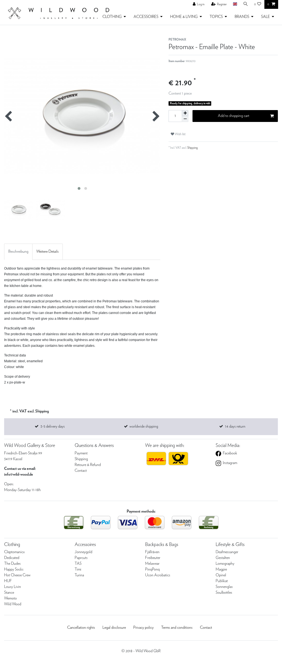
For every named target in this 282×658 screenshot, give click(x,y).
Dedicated (11, 558)
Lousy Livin (12, 587)
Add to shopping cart (233, 116)
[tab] (18, 252)
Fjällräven (152, 552)
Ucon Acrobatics (157, 575)
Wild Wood (12, 604)
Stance (9, 593)
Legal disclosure (114, 628)
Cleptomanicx (14, 552)
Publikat (222, 581)
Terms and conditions (176, 628)
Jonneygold (83, 552)
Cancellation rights (81, 628)
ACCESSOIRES (146, 17)
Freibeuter (152, 558)
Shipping (192, 147)
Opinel (221, 575)
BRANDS (242, 17)
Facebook (229, 453)
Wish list (180, 134)
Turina (79, 575)
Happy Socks (13, 569)
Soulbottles (224, 593)
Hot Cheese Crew (17, 575)
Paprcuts (81, 558)
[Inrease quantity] (185, 113)
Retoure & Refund (88, 465)
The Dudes (12, 564)
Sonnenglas (224, 587)
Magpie (221, 569)
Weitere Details (47, 252)
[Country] (235, 4)
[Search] (245, 4)
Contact (81, 471)
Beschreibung (18, 252)
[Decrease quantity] (185, 119)
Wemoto (10, 598)
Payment (81, 453)
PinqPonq (152, 569)
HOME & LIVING (184, 17)
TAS (78, 564)
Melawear (152, 564)
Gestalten (223, 558)
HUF (8, 581)
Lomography (225, 564)
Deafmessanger (227, 552)
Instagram (229, 463)
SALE (265, 17)
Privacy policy (143, 628)
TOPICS (216, 17)
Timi (78, 569)
